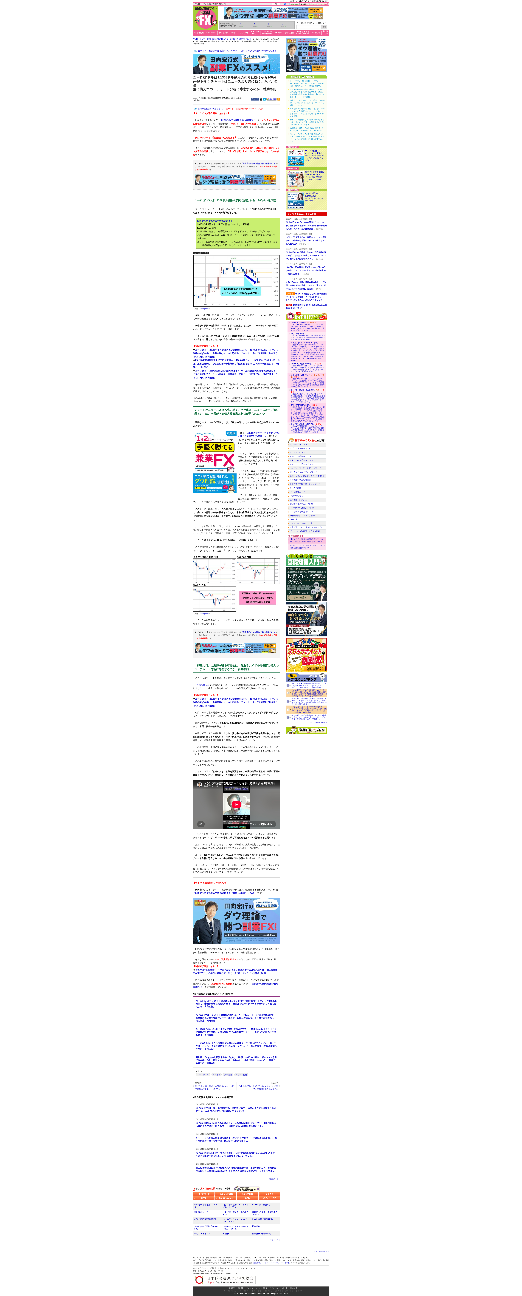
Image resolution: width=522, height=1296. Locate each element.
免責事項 (231, 1288)
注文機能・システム (298, 500)
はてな (264, 99)
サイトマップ (274, 1288)
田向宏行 (216, 1075)
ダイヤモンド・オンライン (248, 1291)
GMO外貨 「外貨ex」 (261, 1205)
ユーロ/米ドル (203, 1075)
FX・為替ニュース (297, 492)
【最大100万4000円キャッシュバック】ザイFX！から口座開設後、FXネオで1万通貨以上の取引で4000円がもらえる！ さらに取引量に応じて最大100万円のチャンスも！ (307, 368)
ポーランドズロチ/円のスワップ (303, 472)
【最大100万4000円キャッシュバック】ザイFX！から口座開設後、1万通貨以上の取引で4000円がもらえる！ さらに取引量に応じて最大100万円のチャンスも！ (307, 326)
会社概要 (240, 1288)
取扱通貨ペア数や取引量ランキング (305, 484)
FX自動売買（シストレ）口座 (302, 515)
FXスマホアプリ (297, 496)
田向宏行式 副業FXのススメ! (240, 39)
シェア (255, 99)
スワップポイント (297, 452)
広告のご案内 (294, 1288)
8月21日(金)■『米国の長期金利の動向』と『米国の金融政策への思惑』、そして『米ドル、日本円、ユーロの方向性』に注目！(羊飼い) (309, 685)
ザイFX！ (301, 1291)
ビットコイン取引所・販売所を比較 (305, 531)
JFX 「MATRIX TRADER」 (206, 1219)
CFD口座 (293, 519)
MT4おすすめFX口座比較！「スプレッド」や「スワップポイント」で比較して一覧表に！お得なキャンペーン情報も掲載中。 (307, 83)
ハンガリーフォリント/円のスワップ (305, 468)
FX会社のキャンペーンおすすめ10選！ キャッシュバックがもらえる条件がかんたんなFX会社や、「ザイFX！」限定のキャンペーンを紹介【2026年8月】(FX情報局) (309, 710)
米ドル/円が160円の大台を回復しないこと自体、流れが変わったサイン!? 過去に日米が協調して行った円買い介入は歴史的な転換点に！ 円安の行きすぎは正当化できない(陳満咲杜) (309, 693)
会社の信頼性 (295, 488)
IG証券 (226, 1233)
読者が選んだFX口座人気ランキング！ (306, 527)
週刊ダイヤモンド (263, 1291)
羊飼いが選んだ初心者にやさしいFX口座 (307, 476)
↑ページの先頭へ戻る (321, 1252)
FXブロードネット (202, 1233)
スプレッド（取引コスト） (301, 448)
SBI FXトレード (201, 1212)
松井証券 (256, 1226)
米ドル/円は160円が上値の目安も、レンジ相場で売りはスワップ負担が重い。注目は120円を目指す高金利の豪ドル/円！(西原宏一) (309, 717)
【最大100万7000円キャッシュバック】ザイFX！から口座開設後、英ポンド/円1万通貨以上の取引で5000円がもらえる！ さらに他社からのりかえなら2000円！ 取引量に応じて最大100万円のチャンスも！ (307, 381)
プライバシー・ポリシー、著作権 (256, 1288)
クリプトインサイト (290, 1291)
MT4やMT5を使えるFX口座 (301, 511)
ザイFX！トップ (199, 39)
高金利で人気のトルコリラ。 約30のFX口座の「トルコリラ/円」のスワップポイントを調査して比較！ (307, 102)
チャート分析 (241, 1075)
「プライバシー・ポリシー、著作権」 (277, 1263)
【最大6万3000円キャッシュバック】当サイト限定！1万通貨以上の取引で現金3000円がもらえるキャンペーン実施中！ (308, 336)
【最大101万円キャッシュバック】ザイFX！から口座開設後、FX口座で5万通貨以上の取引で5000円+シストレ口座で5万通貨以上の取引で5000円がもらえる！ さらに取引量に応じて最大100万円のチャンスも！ (308, 396)
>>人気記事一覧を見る (318, 722)
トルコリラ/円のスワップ (300, 456)
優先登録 (272, 99)
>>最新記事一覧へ (273, 1179)
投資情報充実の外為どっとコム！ (232, 109)
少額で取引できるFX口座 (300, 480)
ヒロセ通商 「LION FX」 (263, 1219)
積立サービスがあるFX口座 (301, 504)
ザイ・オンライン (276, 1291)
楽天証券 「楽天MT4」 (262, 1233)
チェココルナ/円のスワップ (301, 464)
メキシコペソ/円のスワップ (301, 460)
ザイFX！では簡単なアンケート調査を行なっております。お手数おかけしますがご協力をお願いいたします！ (307, 122)
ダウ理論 (228, 1075)
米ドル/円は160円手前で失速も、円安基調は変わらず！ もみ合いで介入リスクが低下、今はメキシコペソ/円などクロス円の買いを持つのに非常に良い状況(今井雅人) (309, 701)
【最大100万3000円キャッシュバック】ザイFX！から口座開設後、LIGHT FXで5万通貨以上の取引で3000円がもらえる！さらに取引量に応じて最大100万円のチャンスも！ (307, 428)
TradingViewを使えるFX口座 (302, 508)
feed (278, 99)
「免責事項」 (257, 1263)
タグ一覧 (284, 1288)
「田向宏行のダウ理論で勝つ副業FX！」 (258, 163)
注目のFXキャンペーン (299, 444)
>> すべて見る (275, 1240)
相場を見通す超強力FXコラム (217, 39)
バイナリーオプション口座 (301, 523)
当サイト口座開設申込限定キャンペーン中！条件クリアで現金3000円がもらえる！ (238, 51)
